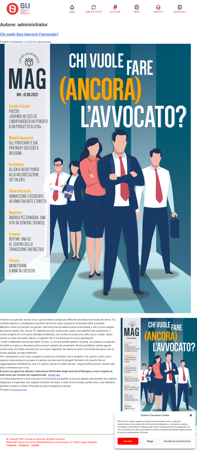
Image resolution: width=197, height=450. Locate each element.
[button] (190, 415)
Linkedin (35, 445)
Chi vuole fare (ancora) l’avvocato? (29, 34)
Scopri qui (54, 375)
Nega (150, 441)
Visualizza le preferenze (177, 441)
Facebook (11, 445)
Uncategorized (19, 389)
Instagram (24, 445)
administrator (44, 41)
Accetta (128, 441)
